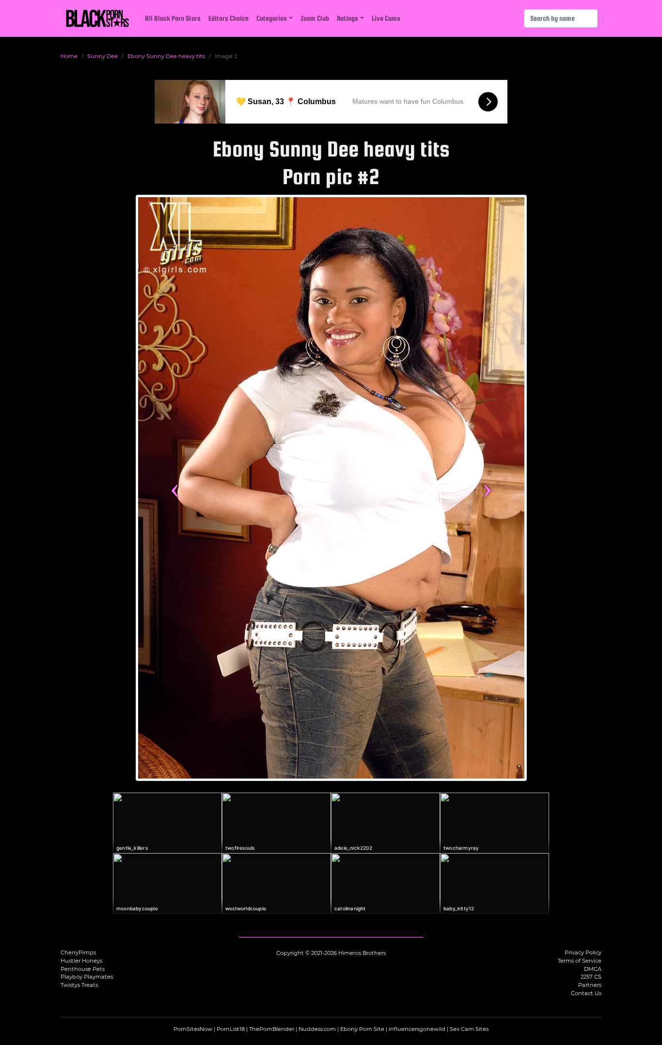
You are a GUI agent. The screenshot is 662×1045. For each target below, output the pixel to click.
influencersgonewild (417, 1029)
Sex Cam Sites (469, 1029)
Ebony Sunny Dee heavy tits (166, 56)
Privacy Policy (583, 952)
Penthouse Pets (83, 969)
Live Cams (386, 18)
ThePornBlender (271, 1029)
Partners (589, 985)
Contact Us (586, 993)
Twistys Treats (79, 985)
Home (69, 56)
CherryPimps (78, 952)
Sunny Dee (102, 56)
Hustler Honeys (81, 960)
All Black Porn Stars (173, 18)
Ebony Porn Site (362, 1029)
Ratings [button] (347, 18)
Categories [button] (271, 18)
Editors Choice (228, 18)
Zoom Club (314, 18)
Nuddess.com (317, 1029)
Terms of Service (579, 960)
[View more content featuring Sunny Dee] (331, 488)
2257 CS (591, 976)
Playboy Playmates (87, 976)
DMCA (592, 969)
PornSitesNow (192, 1029)
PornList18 (231, 1029)
